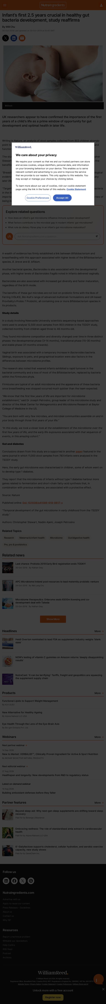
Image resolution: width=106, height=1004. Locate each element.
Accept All (62, 197)
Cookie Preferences (38, 197)
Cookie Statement (76, 189)
